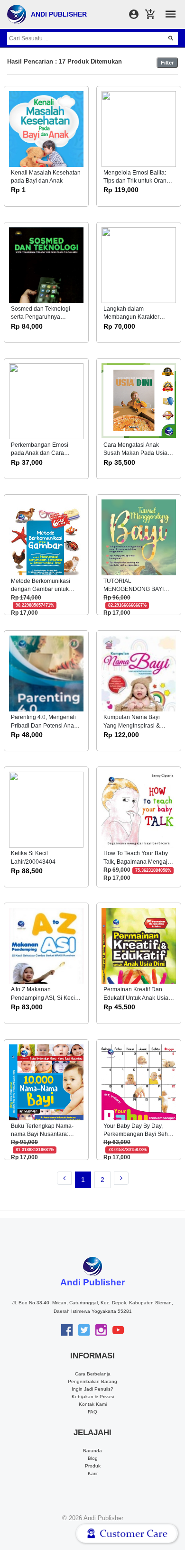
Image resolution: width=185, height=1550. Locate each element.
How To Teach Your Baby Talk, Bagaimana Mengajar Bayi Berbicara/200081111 (138, 861)
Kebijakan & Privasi (93, 1396)
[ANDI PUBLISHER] (16, 14)
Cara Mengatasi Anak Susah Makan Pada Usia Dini (135, 453)
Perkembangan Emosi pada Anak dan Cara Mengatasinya (39, 453)
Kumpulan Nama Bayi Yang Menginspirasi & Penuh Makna (131, 725)
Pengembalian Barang (92, 1381)
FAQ (92, 1411)
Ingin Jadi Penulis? (92, 1389)
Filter (167, 62)
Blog (93, 1458)
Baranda (92, 1450)
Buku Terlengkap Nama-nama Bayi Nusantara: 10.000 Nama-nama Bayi (43, 1134)
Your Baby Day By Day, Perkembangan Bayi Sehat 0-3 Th (138, 1134)
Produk (93, 1465)
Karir (93, 1473)
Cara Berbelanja (93, 1373)
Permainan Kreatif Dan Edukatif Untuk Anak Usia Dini (135, 998)
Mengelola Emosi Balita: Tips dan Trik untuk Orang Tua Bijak (136, 181)
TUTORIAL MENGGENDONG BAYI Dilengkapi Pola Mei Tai (134, 589)
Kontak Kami (93, 1404)
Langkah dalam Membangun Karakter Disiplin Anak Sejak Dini (134, 317)
